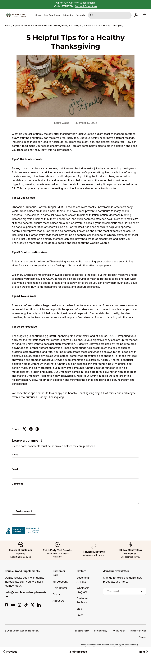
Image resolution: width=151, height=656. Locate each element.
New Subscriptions (84, 2)
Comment (17, 483)
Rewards (80, 15)
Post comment (24, 511)
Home (7, 26)
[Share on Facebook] (31, 429)
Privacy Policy (118, 631)
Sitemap (142, 637)
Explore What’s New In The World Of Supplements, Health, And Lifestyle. (47, 26)
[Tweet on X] (24, 429)
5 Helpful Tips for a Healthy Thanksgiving (103, 26)
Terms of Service (138, 631)
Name (15, 454)
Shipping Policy (82, 631)
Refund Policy (100, 631)
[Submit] (92, 15)
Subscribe (68, 15)
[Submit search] (92, 15)
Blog (79, 608)
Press (80, 615)
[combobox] (110, 15)
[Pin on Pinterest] (37, 429)
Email (15, 469)
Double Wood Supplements (25, 631)
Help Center (59, 588)
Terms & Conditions (86, 6)
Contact (57, 594)
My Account (60, 581)
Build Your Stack (52, 15)
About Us (58, 600)
